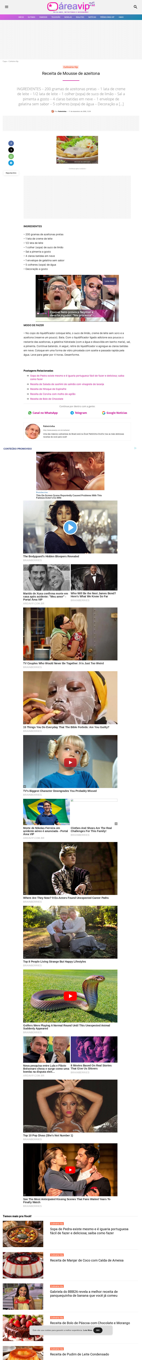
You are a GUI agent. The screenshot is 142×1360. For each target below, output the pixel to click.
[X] (11, 150)
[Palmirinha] (53, 111)
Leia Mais (87, 1330)
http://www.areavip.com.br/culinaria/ (56, 430)
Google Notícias (116, 412)
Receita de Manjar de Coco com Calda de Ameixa (87, 1260)
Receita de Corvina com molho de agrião (52, 394)
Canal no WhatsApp (45, 412)
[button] (124, 7)
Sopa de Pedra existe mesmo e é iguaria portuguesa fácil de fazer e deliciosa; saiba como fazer (77, 377)
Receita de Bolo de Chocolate (46, 398)
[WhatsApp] (11, 156)
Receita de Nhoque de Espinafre (48, 389)
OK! (98, 1330)
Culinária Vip (13, 61)
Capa (5, 61)
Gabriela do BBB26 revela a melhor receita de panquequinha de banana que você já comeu (84, 1294)
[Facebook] (11, 143)
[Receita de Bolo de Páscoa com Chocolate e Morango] (23, 1328)
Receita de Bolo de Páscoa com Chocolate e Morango (90, 1323)
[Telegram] (11, 163)
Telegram (81, 412)
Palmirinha (62, 111)
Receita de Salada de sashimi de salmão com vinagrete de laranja (67, 384)
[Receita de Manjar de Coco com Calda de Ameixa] (23, 1265)
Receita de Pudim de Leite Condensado (79, 1354)
